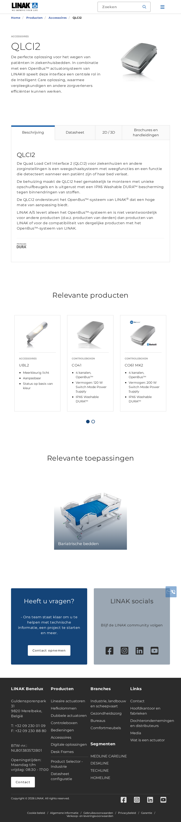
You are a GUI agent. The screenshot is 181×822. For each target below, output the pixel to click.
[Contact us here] (171, 591)
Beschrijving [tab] (33, 132)
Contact (23, 782)
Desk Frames (62, 752)
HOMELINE (100, 778)
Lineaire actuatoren (68, 701)
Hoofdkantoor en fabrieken (145, 711)
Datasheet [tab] (75, 132)
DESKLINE (99, 763)
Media (135, 733)
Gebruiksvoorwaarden (98, 813)
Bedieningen (62, 730)
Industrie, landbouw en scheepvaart (108, 703)
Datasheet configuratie (61, 776)
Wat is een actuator (147, 740)
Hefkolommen (64, 708)
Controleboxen (64, 723)
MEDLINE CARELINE (108, 756)
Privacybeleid (127, 813)
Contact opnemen (49, 650)
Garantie (146, 813)
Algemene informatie (64, 813)
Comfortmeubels (105, 728)
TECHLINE (99, 770)
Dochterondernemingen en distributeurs (149, 723)
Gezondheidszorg (106, 713)
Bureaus (97, 721)
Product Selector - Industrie (67, 764)
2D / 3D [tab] (108, 132)
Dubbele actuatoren (69, 716)
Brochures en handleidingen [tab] (146, 132)
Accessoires (61, 737)
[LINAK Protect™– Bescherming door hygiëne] (21, 246)
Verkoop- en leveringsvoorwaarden (90, 816)
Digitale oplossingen (69, 744)
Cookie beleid (36, 813)
